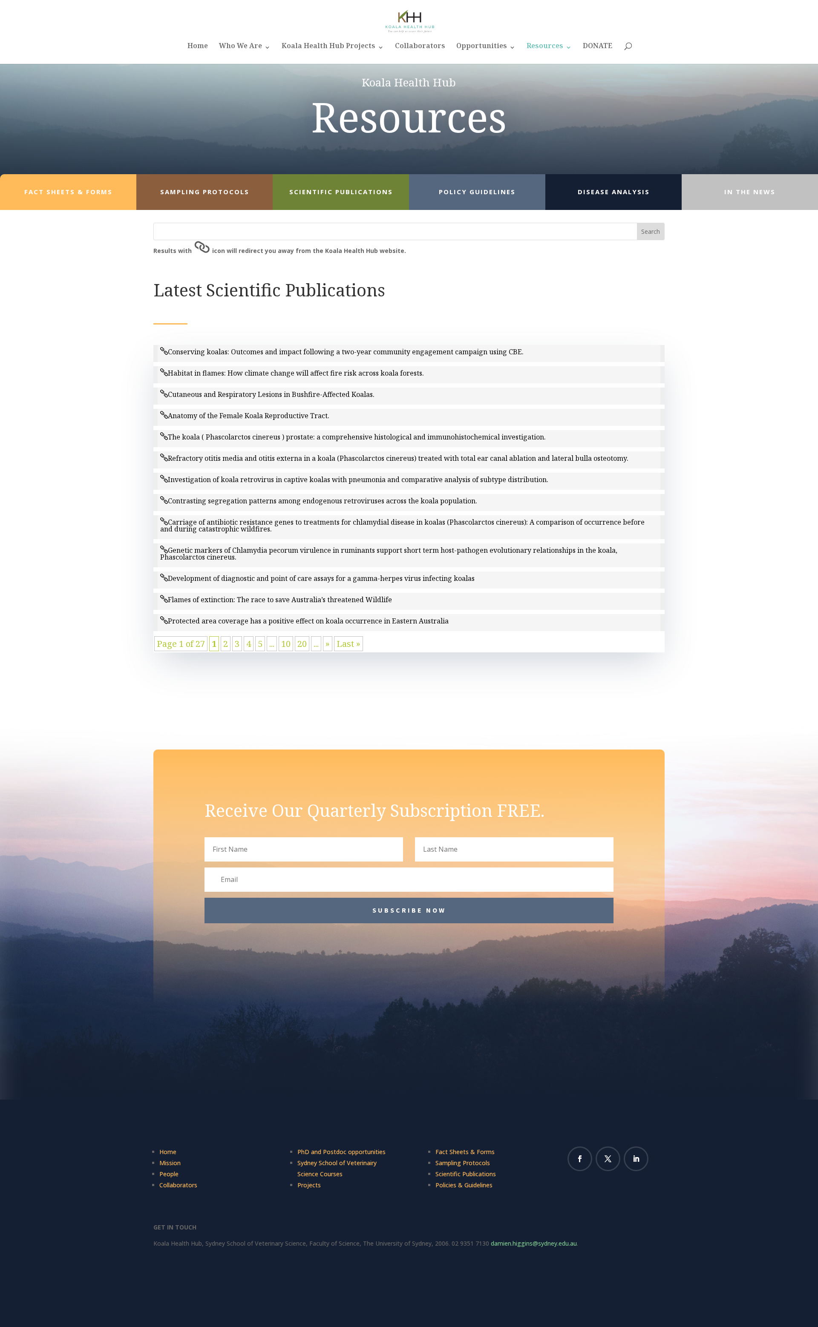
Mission (170, 1163)
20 (302, 643)
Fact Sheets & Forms (465, 1152)
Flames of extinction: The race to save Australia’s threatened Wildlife (280, 599)
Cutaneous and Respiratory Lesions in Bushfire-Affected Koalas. (271, 394)
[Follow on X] (608, 1158)
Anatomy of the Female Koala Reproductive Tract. (248, 415)
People (169, 1174)
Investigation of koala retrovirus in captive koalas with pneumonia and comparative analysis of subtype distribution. (358, 479)
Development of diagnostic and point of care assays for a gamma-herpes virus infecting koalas (321, 578)
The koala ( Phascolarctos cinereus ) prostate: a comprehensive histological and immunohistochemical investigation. (357, 437)
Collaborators (420, 48)
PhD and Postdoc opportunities (341, 1152)
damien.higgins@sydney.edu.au (534, 1243)
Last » (348, 643)
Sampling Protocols (462, 1163)
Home (197, 48)
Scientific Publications (465, 1174)
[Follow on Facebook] (579, 1158)
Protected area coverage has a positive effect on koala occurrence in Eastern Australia (308, 621)
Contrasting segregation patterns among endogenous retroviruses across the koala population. (322, 501)
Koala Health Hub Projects (328, 48)
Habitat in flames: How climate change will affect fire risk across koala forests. (296, 373)
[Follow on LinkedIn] (636, 1158)
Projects (309, 1185)
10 (286, 643)
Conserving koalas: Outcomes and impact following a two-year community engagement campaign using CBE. (346, 351)
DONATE (597, 48)
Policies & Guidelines (464, 1185)
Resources (545, 48)
